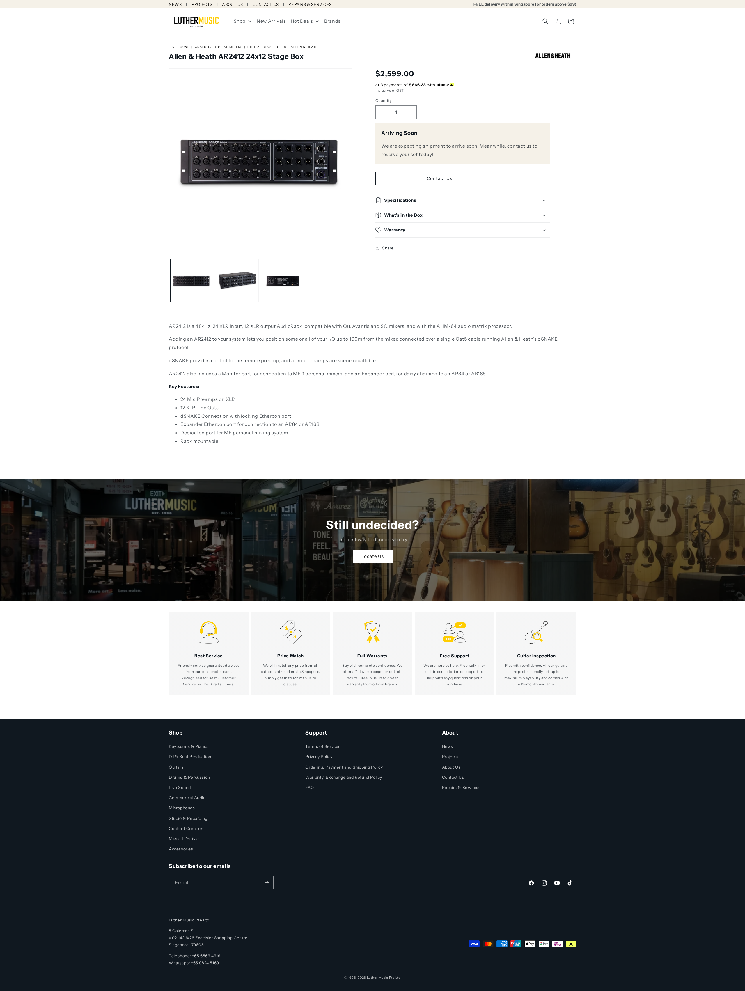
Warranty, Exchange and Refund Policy (343, 777)
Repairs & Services (461, 787)
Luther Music (377, 978)
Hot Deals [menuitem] (302, 21)
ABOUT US (232, 4)
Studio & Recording (188, 818)
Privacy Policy (318, 756)
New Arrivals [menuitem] (271, 21)
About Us (451, 767)
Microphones (182, 808)
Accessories (181, 849)
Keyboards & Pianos (189, 746)
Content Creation (186, 828)
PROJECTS (201, 4)
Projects (450, 756)
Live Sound (179, 47)
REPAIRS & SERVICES (309, 4)
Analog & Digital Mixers (219, 47)
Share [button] (388, 248)
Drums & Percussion (189, 777)
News (447, 746)
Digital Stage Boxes (266, 47)
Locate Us (372, 556)
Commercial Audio (187, 797)
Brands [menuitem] (332, 21)
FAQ (309, 787)
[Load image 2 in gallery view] (237, 280)
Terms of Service (322, 746)
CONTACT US (266, 4)
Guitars (176, 767)
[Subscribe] (266, 882)
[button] (545, 21)
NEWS (175, 4)
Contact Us (439, 178)
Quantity (383, 100)
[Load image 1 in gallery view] (191, 280)
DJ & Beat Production (190, 756)
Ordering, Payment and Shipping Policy (344, 767)
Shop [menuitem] (240, 21)
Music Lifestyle (184, 838)
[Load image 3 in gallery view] (283, 280)
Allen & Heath (304, 47)
